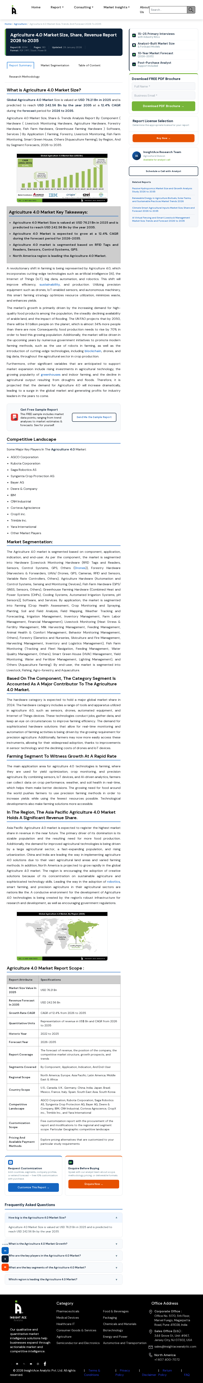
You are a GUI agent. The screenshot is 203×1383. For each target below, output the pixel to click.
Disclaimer (149, 1375)
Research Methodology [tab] (24, 76)
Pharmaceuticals (67, 1311)
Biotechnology (113, 1330)
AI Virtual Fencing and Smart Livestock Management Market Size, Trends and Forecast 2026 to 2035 (161, 219)
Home (36, 7)
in (5, 1250)
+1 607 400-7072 (167, 1360)
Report (56, 7)
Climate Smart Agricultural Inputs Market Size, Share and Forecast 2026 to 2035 (163, 209)
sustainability (49, 284)
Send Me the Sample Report (94, 417)
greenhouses (50, 374)
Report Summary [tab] (20, 65)
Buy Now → (164, 138)
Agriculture (20, 24)
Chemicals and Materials (119, 1324)
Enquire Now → (94, 1184)
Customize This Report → (33, 1187)
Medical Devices (67, 1318)
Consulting (82, 7)
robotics (113, 882)
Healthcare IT (65, 1324)
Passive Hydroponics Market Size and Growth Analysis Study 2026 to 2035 (162, 190)
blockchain (93, 351)
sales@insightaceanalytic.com (175, 1347)
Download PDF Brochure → (163, 106)
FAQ (187, 1375)
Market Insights (115, 7)
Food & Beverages (116, 1311)
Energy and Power (115, 1337)
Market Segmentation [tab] (55, 65)
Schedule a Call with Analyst (163, 171)
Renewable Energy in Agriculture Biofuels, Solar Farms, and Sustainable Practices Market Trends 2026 (161, 200)
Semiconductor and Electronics (78, 1343)
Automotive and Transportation (125, 1343)
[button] (63, 1218)
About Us (145, 9)
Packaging (110, 1318)
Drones (80, 568)
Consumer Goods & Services (76, 1330)
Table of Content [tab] (89, 65)
